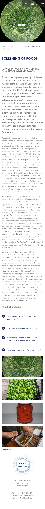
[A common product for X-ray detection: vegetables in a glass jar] (22, 413)
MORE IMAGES (8, 450)
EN (42, 3)
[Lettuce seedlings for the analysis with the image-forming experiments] (22, 389)
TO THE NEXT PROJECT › (33, 46)
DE (39, 3)
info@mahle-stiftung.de (25, 498)
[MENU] (32, 3)
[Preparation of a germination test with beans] (22, 436)
